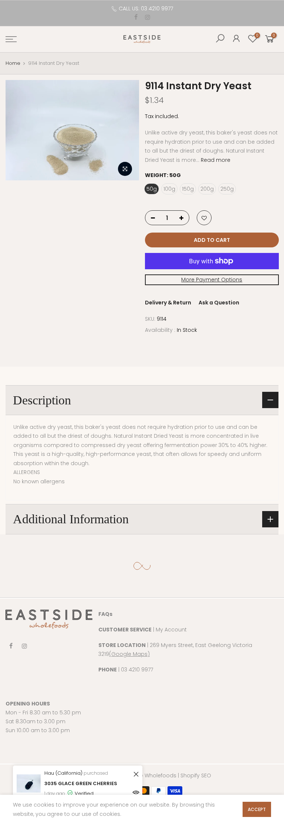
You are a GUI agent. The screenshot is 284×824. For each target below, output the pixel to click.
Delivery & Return (168, 302)
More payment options (211, 280)
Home (13, 63)
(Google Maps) (129, 654)
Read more (214, 160)
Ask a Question (219, 302)
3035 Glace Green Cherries (80, 783)
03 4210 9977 (137, 669)
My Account (171, 629)
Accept (257, 809)
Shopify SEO (195, 775)
